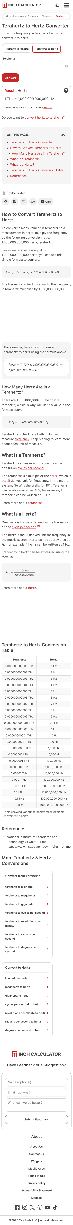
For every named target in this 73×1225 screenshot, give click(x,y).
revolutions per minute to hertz (25, 1013)
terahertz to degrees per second (21, 949)
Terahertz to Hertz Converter (31, 142)
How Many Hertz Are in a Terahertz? (38, 153)
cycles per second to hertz (22, 1004)
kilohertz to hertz (16, 978)
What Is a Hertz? (22, 164)
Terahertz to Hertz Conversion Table (36, 170)
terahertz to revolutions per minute (23, 923)
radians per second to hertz (23, 1021)
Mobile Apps (36, 1168)
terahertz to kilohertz (19, 886)
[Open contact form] (66, 90)
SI (8, 480)
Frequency (33, 16)
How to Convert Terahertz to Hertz (35, 148)
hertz (54, 476)
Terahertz (47, 16)
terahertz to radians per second (20, 936)
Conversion (18, 16)
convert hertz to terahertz (44, 117)
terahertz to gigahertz (19, 904)
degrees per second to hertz (23, 1030)
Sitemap (36, 1197)
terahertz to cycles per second (25, 912)
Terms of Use (36, 1175)
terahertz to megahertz (20, 895)
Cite (48, 201)
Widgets (36, 1161)
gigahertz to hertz (17, 995)
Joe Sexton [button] (18, 193)
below (47, 107)
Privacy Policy (36, 1183)
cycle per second (24, 527)
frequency (22, 439)
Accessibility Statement (36, 1190)
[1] (38, 526)
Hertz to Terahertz (17, 48)
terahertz (35, 503)
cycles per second (31, 468)
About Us (36, 1146)
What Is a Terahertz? (25, 159)
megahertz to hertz (17, 987)
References (18, 176)
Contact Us (36, 1154)
